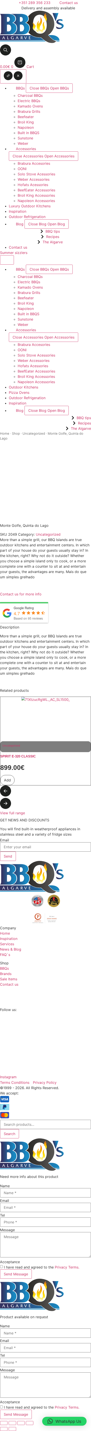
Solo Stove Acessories (36, 174)
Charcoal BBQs (30, 95)
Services (7, 944)
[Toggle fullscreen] (12, 1423)
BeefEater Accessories (36, 190)
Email (4, 840)
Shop (16, 434)
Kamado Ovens (30, 106)
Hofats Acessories (33, 184)
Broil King (26, 122)
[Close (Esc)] (29, 1423)
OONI (22, 168)
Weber (23, 143)
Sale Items (8, 979)
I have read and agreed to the (41, 1267)
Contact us (9, 984)
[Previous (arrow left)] (4, 1429)
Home (4, 434)
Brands (5, 973)
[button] (45, 791)
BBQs (4, 968)
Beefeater (26, 117)
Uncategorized (34, 434)
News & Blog (10, 949)
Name (5, 1186)
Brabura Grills (29, 111)
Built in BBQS (28, 133)
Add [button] (7, 780)
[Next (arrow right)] (12, 1429)
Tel (2, 1215)
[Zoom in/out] (4, 1423)
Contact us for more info (21, 594)
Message (7, 1230)
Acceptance (10, 1262)
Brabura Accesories (34, 163)
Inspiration (8, 938)
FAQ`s (5, 954)
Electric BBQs (29, 101)
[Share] (21, 1423)
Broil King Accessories (36, 195)
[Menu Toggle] (13, 76)
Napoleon (26, 127)
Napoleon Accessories (36, 200)
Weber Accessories (33, 179)
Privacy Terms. (67, 1267)
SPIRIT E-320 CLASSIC (18, 756)
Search (9, 1134)
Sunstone (25, 138)
